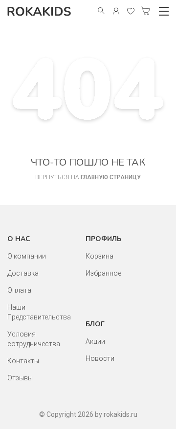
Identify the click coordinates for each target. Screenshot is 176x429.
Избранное (103, 273)
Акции (95, 341)
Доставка (23, 273)
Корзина (99, 256)
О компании (26, 256)
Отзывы (20, 378)
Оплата (19, 290)
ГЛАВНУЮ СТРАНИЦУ (111, 177)
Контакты (23, 361)
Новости (100, 358)
